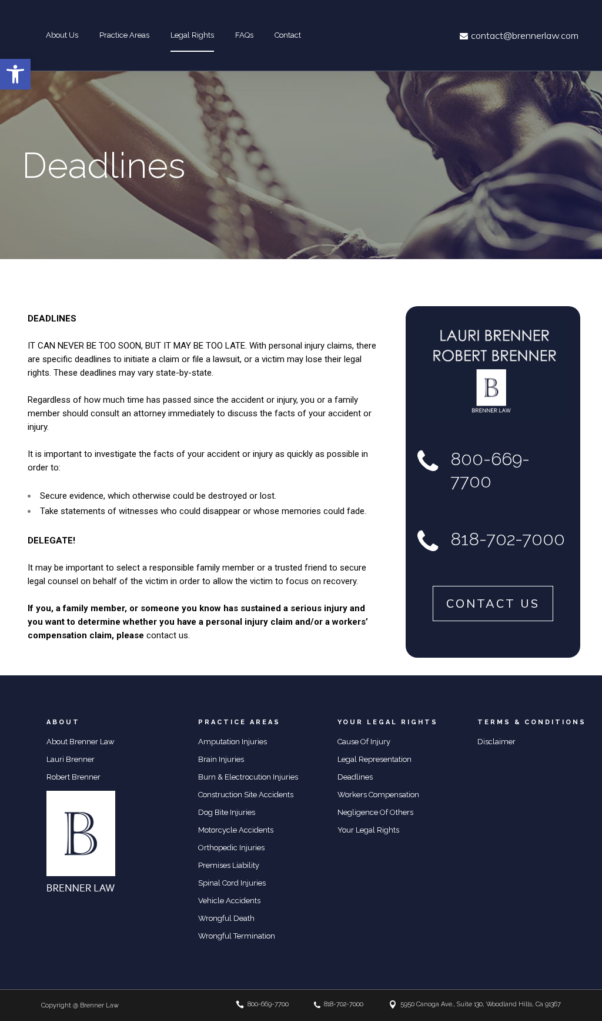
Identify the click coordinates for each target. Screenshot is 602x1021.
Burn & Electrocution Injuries (248, 777)
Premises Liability (228, 865)
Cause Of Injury (363, 741)
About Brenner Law (80, 741)
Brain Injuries (221, 759)
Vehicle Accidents (229, 900)
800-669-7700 (268, 1004)
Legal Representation (374, 759)
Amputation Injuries (232, 741)
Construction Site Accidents (245, 794)
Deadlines (355, 777)
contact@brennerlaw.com (524, 35)
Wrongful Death (226, 918)
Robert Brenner (73, 777)
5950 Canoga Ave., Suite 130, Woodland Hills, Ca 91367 (480, 1004)
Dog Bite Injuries (226, 812)
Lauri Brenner (70, 759)
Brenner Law (99, 1005)
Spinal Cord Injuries (232, 883)
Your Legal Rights (368, 830)
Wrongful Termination (236, 936)
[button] (15, 74)
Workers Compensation (378, 794)
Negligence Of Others (375, 812)
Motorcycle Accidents (235, 830)
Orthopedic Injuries (231, 847)
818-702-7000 (343, 1004)
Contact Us (493, 603)
